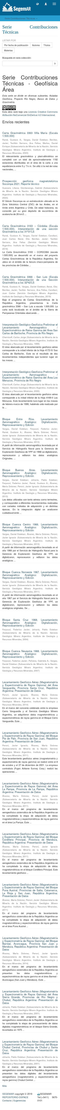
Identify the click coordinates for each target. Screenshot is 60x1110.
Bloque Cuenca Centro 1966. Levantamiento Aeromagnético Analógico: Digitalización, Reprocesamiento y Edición (30, 527)
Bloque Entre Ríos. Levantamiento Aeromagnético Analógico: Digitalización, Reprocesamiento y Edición (30, 422)
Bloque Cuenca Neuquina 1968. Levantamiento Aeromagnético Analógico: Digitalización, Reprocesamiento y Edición (30, 654)
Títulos (47, 45)
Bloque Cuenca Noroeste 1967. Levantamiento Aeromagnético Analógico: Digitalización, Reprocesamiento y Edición (30, 575)
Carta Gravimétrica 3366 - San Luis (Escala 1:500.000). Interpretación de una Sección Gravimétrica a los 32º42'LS (30, 279)
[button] (37, 4)
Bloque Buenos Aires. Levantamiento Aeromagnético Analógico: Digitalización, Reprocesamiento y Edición (30, 472)
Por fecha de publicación (16, 45)
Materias (8, 50)
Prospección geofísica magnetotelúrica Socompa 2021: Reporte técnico (30, 182)
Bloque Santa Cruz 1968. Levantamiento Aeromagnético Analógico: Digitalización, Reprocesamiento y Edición (30, 622)
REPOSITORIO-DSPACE (15, 1097)
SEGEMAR (8, 1093)
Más (4, 1085)
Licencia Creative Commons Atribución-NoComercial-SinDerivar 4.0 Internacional (30, 113)
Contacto (6, 1100)
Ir (55, 63)
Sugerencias (19, 1100)
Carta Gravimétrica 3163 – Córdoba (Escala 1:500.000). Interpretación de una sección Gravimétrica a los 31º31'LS (30, 228)
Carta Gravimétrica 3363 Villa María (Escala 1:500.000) (30, 134)
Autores (36, 45)
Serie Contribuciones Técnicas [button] (20, 18)
